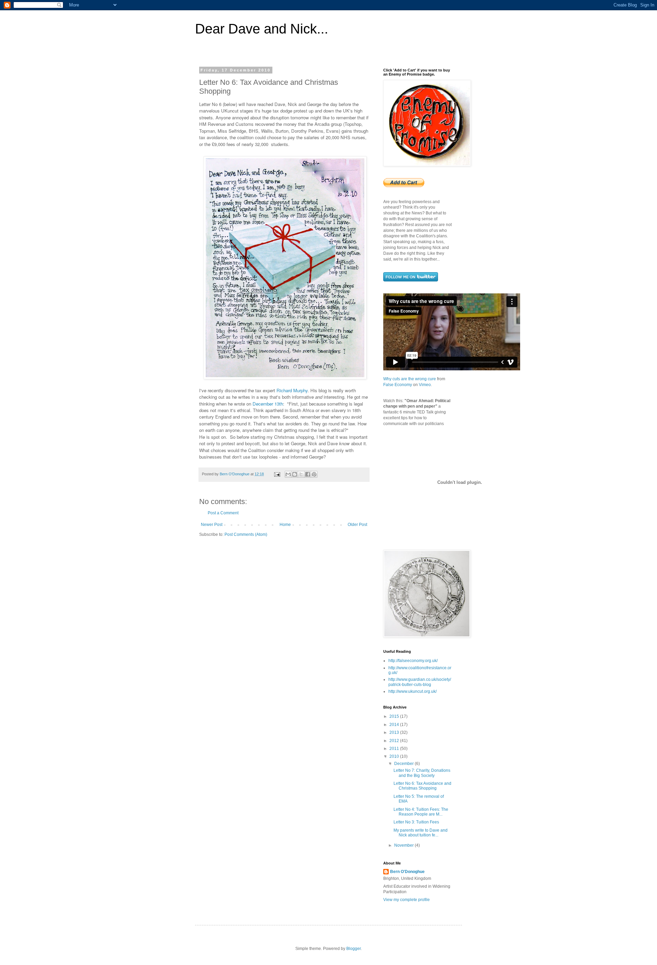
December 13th (268, 403)
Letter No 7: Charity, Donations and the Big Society (422, 773)
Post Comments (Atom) (245, 534)
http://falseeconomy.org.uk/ (413, 660)
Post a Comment (223, 513)
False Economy (397, 384)
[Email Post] (276, 474)
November (404, 845)
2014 (394, 724)
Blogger (353, 948)
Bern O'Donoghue (407, 871)
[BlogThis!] (294, 474)
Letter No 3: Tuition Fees (416, 822)
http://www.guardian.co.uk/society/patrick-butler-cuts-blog (419, 682)
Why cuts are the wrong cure (409, 378)
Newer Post (211, 524)
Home (285, 524)
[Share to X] (301, 474)
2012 (394, 740)
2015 (394, 716)
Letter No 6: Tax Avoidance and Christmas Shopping (422, 786)
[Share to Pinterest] (314, 474)
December (404, 763)
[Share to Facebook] (307, 474)
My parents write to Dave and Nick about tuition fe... (421, 832)
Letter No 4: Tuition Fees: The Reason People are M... (421, 812)
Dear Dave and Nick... (261, 28)
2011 (394, 748)
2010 (394, 756)
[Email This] (288, 474)
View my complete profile (406, 899)
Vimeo (425, 384)
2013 (394, 732)
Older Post (357, 524)
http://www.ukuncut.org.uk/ (412, 691)
